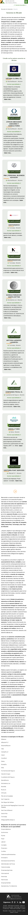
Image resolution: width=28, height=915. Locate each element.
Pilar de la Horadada (7, 796)
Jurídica (3, 851)
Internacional (5, 873)
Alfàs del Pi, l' (4, 742)
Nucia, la (3, 789)
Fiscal (2, 838)
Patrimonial (4, 879)
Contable (3, 845)
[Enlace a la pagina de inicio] (8, 2)
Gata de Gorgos (5, 774)
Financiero (4, 848)
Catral (3, 755)
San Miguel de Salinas (7, 802)
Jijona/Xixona (5, 780)
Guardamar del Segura (7, 777)
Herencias (4, 876)
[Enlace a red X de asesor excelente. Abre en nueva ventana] (17, 902)
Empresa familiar (6, 883)
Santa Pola (4, 813)
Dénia (2, 761)
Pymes (3, 835)
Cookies (23, 908)
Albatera (3, 739)
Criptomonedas (5, 867)
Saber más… (7, 99)
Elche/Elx (4, 764)
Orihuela (3, 793)
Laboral (3, 842)
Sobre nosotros (12, 910)
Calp (2, 748)
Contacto (19, 910)
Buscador (5, 910)
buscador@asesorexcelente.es (14, 898)
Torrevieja (4, 816)
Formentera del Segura (8, 771)
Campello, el (4, 752)
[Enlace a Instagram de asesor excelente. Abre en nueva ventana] (15, 902)
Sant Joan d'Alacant (6, 810)
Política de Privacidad (15, 908)
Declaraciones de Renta (8, 860)
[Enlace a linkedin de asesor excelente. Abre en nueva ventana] (20, 902)
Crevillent (4, 758)
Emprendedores (6, 829)
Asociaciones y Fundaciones (9, 886)
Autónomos (4, 832)
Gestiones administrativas (8, 854)
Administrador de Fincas (8, 864)
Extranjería (4, 857)
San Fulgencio (5, 799)
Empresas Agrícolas (6, 870)
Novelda (3, 786)
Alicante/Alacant (5, 745)
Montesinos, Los (5, 783)
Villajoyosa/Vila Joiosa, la (8, 820)
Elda (2, 767)
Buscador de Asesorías (6, 9)
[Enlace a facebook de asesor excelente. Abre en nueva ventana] (12, 902)
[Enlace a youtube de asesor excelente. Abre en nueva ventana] (23, 902)
